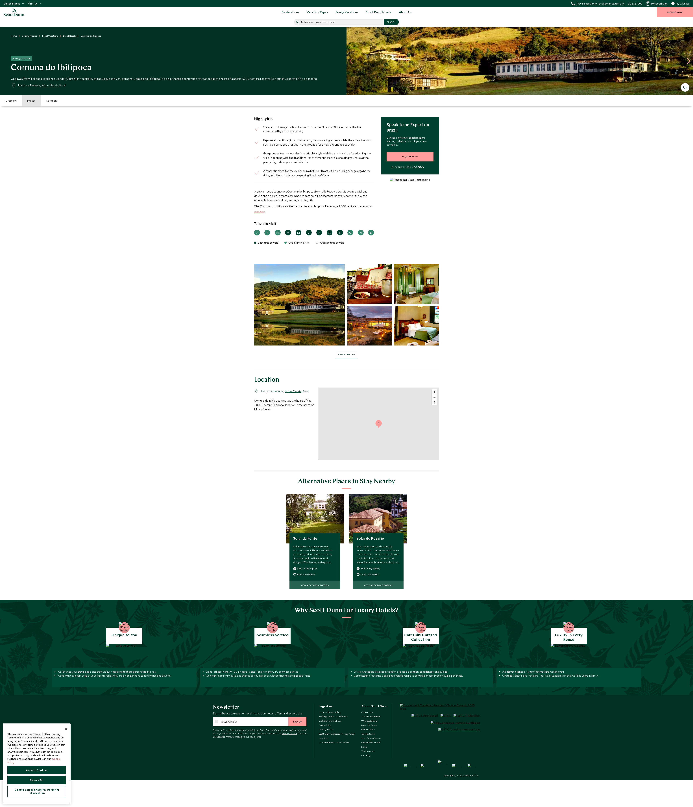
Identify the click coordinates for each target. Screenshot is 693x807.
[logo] (18, 12)
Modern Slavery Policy (330, 712)
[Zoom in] (434, 392)
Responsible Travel (370, 742)
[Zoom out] (434, 397)
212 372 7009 (415, 167)
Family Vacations (346, 12)
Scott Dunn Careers (371, 738)
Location (51, 100)
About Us (405, 12)
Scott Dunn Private (378, 12)
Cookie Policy (325, 725)
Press (364, 746)
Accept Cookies (36, 770)
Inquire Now (410, 156)
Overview (10, 100)
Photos (31, 100)
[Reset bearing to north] (434, 402)
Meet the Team (369, 725)
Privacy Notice (289, 733)
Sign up (297, 721)
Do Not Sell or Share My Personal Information (36, 791)
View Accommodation (314, 585)
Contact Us (367, 712)
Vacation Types (317, 12)
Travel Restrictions (370, 716)
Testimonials (367, 751)
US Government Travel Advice (334, 742)
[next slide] (687, 61)
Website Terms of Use (330, 720)
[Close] (66, 729)
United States (12, 3)
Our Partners (368, 733)
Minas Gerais (50, 85)
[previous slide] (352, 61)
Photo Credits (368, 729)
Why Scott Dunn (369, 720)
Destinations (290, 12)
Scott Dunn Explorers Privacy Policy (336, 733)
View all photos (346, 354)
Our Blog (365, 755)
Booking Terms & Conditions (333, 716)
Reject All (36, 780)
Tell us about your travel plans (318, 22)
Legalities (323, 738)
